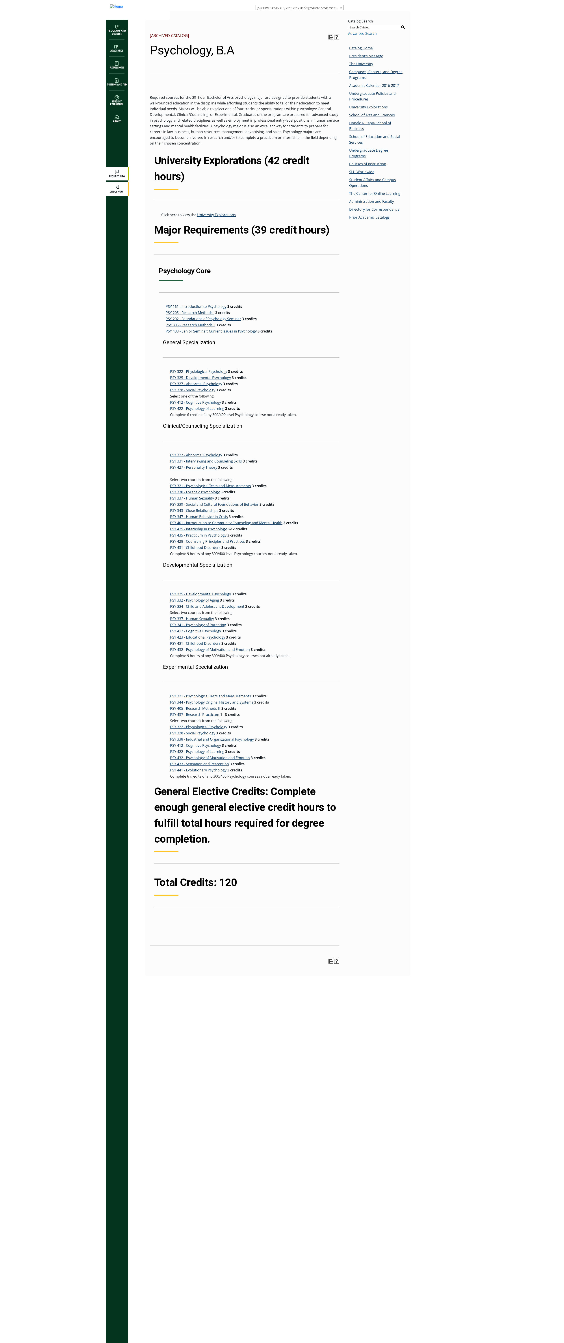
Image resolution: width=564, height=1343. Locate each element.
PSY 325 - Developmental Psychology (200, 377)
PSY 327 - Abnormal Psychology (196, 383)
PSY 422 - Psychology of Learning (197, 408)
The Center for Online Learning (374, 193)
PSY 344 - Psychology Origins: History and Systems (211, 702)
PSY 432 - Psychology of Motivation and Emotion (210, 649)
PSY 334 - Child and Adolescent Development (207, 606)
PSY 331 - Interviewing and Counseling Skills (206, 461)
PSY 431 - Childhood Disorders (195, 547)
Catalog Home (361, 48)
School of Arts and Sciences (372, 115)
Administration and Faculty (371, 201)
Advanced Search (362, 33)
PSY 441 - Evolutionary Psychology (198, 770)
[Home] (133, 9)
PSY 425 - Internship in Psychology (198, 529)
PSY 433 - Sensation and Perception (199, 764)
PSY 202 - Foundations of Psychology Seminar (203, 318)
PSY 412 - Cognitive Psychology (195, 402)
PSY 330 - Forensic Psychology (195, 492)
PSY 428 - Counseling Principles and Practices (207, 541)
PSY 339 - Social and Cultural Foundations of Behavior (214, 504)
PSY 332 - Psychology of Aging (194, 600)
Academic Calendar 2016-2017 (374, 85)
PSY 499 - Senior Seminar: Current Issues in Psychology (211, 331)
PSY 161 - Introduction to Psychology (196, 306)
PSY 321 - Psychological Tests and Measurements (210, 485)
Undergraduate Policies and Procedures (372, 96)
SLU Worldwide (361, 171)
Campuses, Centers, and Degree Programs (376, 74)
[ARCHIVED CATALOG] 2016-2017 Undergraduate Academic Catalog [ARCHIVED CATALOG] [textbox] (300, 8)
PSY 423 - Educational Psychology (197, 637)
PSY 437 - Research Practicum (194, 714)
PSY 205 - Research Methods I (190, 312)
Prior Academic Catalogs (369, 217)
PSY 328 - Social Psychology (192, 390)
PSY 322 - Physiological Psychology (198, 371)
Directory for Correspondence (374, 209)
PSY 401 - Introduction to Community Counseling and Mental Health (226, 522)
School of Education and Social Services (374, 139)
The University (361, 63)
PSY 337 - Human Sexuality (192, 498)
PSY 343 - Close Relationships (194, 510)
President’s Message (366, 56)
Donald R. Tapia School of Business (370, 126)
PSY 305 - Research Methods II (190, 325)
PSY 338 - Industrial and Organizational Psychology (212, 739)
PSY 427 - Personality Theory (193, 467)
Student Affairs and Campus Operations (372, 182)
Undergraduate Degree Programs (368, 153)
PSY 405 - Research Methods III (195, 708)
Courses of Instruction (367, 164)
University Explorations (216, 214)
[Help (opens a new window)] (336, 37)
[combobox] (300, 7)
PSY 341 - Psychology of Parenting (198, 624)
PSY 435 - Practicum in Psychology (198, 535)
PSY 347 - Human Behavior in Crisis (199, 516)
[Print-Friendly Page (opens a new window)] (330, 37)
